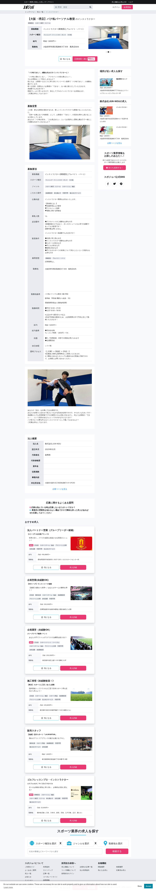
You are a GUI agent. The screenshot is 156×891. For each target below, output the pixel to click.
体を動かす (57, 193)
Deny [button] (140, 886)
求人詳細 (73, 567)
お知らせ (28, 877)
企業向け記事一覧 (86, 867)
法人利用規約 (84, 870)
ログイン (116, 7)
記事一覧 (46, 873)
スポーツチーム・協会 (47, 545)
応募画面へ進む (84, 58)
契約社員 (38, 595)
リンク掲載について (68, 870)
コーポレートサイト (50, 877)
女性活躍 (32, 549)
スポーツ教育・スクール (42, 23)
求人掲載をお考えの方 (119, 2)
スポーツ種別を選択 (45, 843)
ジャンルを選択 (80, 843)
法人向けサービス (49, 549)
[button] (93, 40)
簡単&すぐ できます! (91, 58)
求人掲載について (67, 867)
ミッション (29, 880)
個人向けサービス (75, 193)
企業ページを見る (59, 489)
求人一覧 (40, 12)
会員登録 (127, 7)
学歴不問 (65, 193)
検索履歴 (119, 867)
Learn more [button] (8, 887)
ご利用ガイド (29, 867)
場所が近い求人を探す (111, 71)
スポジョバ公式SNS (114, 177)
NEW (31, 545)
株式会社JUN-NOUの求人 (113, 101)
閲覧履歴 (101, 867)
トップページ (30, 12)
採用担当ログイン (67, 873)
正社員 (36, 545)
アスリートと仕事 (61, 545)
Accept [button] (148, 886)
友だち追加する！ (115, 168)
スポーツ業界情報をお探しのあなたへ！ (114, 154)
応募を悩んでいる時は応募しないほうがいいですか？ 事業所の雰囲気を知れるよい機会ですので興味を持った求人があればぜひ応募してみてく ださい (58, 510)
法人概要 (32, 438)
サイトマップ (48, 870)
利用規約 (46, 867)
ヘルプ (130, 2)
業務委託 (31, 23)
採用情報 (46, 880)
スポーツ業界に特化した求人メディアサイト (39, 2)
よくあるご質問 (30, 870)
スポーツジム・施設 (68, 186)
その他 (69, 35)
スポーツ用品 (53, 696)
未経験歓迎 (49, 193)
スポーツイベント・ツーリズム (49, 642)
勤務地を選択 (115, 843)
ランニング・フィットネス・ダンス (55, 35)
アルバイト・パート (59, 258)
